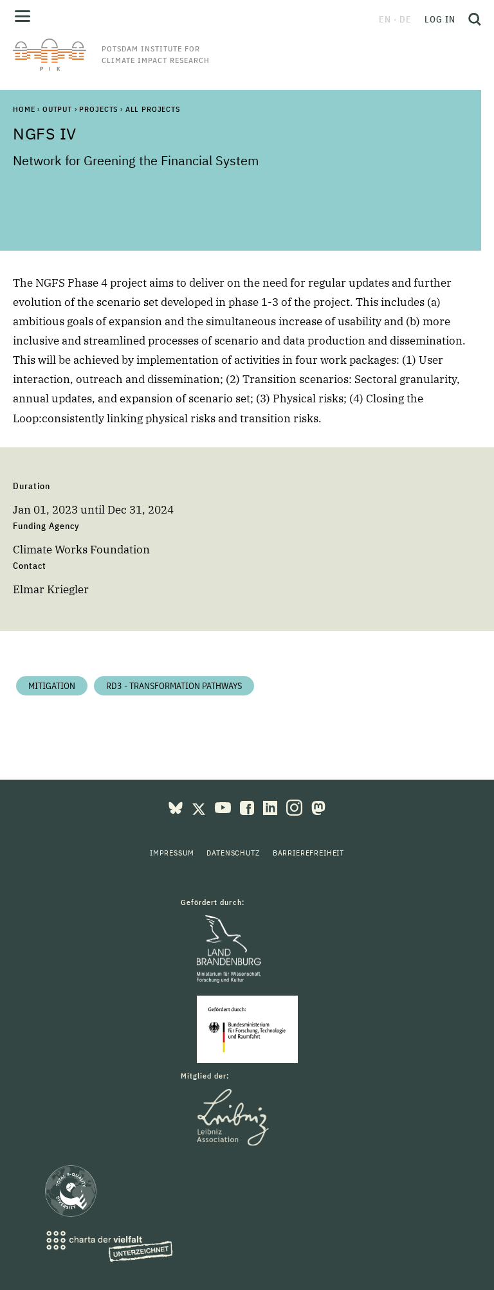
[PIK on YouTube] (224, 806)
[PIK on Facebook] (248, 806)
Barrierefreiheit (308, 852)
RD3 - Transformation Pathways (174, 686)
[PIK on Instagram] (295, 806)
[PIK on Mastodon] (318, 806)
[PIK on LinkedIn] (271, 806)
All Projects (152, 109)
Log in (440, 19)
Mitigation (51, 686)
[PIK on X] (200, 806)
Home (24, 109)
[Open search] (471, 19)
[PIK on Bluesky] (177, 806)
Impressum (172, 852)
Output (57, 109)
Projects (98, 109)
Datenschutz (232, 852)
